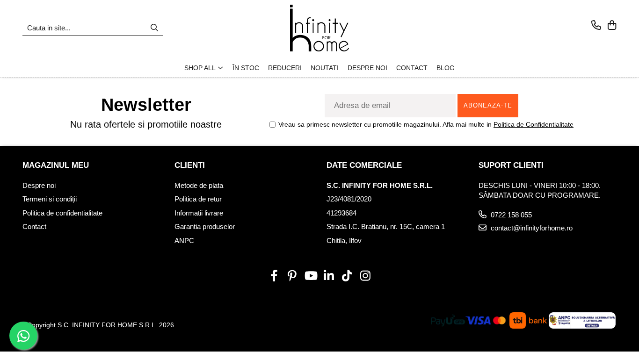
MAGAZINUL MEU (55, 165)
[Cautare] (154, 28)
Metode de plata (198, 185)
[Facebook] (274, 276)
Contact (34, 226)
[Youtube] (310, 276)
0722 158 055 (510, 215)
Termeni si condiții (49, 199)
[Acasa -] (319, 28)
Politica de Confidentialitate (534, 124)
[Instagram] (365, 276)
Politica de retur (198, 199)
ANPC (184, 240)
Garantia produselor (204, 226)
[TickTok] (347, 276)
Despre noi (39, 185)
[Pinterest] (292, 276)
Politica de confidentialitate (62, 213)
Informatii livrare (198, 213)
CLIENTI (189, 165)
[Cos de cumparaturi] (612, 25)
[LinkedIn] (328, 276)
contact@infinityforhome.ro (531, 228)
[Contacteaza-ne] (596, 25)
